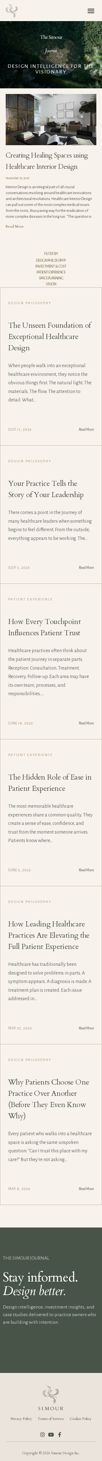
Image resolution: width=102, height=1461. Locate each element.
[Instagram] (42, 1434)
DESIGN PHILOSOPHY (51, 260)
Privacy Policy (21, 1418)
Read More (15, 226)
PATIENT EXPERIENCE (51, 272)
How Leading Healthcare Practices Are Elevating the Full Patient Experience (49, 935)
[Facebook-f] (59, 1434)
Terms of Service (51, 1418)
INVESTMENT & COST (51, 266)
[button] (90, 10)
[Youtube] (51, 1434)
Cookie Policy (81, 1418)
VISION (51, 284)
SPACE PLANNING (51, 278)
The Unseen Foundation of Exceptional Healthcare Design (49, 336)
